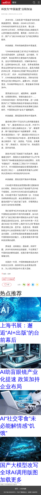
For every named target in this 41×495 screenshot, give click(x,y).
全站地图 (23, 489)
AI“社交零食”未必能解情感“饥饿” (18, 426)
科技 (4, 279)
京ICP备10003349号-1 (10, 492)
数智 (14, 2)
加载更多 (11, 480)
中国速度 (11, 279)
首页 (16, 489)
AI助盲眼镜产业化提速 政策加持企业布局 (20, 379)
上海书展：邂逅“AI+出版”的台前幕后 (19, 332)
